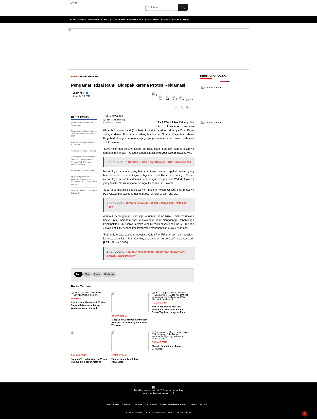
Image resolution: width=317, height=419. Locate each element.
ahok (87, 274)
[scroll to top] (304, 414)
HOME (73, 19)
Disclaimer (113, 404)
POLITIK (108, 19)
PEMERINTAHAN (135, 19)
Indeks (138, 404)
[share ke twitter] (169, 99)
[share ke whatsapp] (175, 99)
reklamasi (109, 274)
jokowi (97, 274)
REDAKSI (176, 19)
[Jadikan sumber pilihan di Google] (155, 99)
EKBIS (148, 19)
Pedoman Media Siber (174, 404)
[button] (176, 108)
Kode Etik (152, 404)
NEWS (81, 19)
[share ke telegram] (182, 99)
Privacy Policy (199, 404)
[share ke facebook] (162, 99)
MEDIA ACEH (79, 93)
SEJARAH (165, 19)
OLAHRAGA (119, 19)
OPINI (155, 19)
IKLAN (186, 19)
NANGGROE (94, 19)
